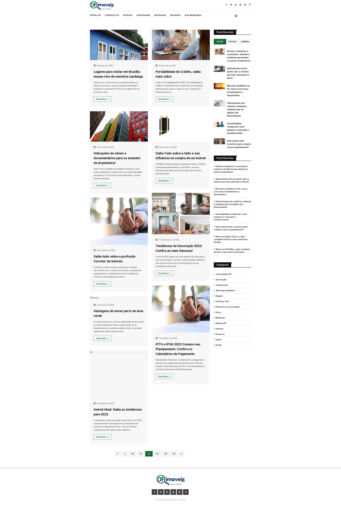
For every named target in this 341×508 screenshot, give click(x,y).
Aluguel (219, 296)
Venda (219, 345)
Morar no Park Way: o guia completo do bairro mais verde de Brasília (232, 250)
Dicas (218, 312)
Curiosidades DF (224, 274)
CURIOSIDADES (143, 15)
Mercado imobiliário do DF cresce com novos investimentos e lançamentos (231, 192)
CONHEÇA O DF (112, 15)
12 (149, 454)
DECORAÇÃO (160, 15)
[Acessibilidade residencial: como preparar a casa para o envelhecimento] (219, 124)
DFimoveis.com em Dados (228, 307)
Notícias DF (221, 323)
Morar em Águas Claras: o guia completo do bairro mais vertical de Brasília (230, 239)
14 (165, 454)
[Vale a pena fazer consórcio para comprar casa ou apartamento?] (219, 141)
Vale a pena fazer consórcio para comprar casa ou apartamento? (239, 144)
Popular (232, 42)
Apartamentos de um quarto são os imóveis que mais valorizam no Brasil (231, 180)
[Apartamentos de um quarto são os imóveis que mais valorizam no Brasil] (219, 69)
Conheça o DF (222, 301)
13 (157, 454)
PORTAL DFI (95, 15)
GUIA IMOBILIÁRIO (193, 15)
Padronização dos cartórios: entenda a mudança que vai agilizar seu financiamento (237, 109)
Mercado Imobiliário (225, 290)
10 (132, 454)
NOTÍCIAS (127, 15)
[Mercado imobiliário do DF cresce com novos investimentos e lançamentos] (219, 86)
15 (173, 454)
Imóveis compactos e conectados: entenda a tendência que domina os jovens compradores (231, 169)
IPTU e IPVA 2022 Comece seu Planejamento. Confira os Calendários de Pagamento (178, 349)
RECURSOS (175, 15)
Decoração (221, 279)
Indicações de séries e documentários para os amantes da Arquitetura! (117, 158)
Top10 (218, 339)
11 (140, 454)
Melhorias (220, 318)
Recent (220, 42)
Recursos (220, 334)
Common (245, 42)
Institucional (222, 285)
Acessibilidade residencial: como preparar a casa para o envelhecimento (230, 217)
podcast (219, 329)
